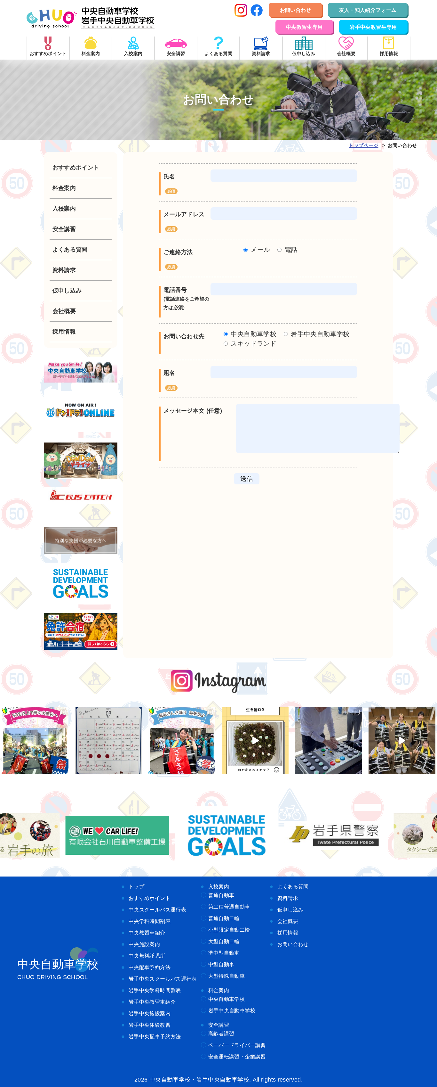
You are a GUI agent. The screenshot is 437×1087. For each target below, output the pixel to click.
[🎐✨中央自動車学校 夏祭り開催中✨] (328, 740)
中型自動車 (221, 964)
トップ (136, 886)
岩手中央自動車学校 (231, 1010)
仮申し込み (290, 909)
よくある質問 (293, 886)
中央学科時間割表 (150, 921)
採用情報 (287, 932)
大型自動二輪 (224, 941)
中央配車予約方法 (150, 967)
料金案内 (218, 990)
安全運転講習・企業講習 (237, 1056)
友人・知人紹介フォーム (368, 10)
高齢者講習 (221, 1033)
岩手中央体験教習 (150, 1025)
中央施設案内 (144, 944)
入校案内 (218, 886)
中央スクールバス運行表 (157, 909)
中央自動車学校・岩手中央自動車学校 (91, 18)
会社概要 (287, 921)
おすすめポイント (150, 898)
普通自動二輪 (224, 918)
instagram (218, 681)
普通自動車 (221, 895)
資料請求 (287, 898)
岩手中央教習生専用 (373, 27)
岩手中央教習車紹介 (152, 1002)
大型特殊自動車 (226, 976)
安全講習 (218, 1025)
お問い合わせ (295, 10)
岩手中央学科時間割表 (155, 990)
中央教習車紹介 (147, 932)
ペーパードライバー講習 (237, 1045)
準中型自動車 (224, 953)
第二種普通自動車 (229, 907)
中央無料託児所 (147, 956)
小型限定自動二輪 (229, 930)
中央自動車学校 (226, 999)
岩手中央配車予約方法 (155, 1036)
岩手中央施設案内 (150, 1013)
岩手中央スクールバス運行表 (163, 979)
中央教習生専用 (304, 27)
